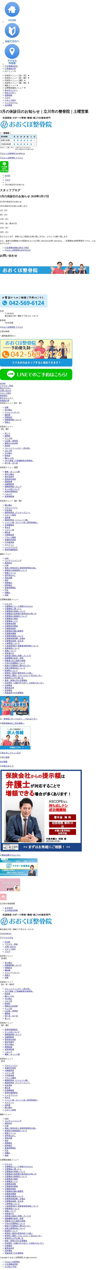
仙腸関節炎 (9, 484)
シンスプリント (11, 547)
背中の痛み (9, 474)
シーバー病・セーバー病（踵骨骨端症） (21, 522)
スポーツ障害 (10, 515)
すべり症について (12, 489)
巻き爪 (7, 527)
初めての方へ (10, 93)
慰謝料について (11, 671)
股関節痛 (8, 482)
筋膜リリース (10, 573)
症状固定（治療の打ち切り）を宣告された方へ (24, 683)
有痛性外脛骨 (10, 540)
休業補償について (12, 648)
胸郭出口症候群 (11, 443)
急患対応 (8, 563)
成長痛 (7, 518)
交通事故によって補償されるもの (19, 606)
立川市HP (9, 908)
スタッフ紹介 (10, 100)
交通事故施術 (10, 629)
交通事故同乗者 (11, 626)
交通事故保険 (10, 624)
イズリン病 (9, 530)
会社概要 (8, 105)
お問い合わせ (5, 391)
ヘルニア (8, 494)
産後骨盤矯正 (10, 588)
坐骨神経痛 (9, 496)
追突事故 (8, 690)
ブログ (7, 98)
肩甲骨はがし (10, 575)
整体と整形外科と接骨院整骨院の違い (21, 568)
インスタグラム (11, 103)
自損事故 (8, 685)
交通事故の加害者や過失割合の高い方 (21, 614)
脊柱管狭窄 (9, 477)
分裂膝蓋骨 (9, 535)
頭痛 (6, 407)
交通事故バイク (11, 621)
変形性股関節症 (11, 492)
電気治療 (8, 578)
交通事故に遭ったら (13, 609)
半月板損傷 (9, 542)
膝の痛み (8, 505)
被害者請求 (9, 688)
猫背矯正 (8, 585)
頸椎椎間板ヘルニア (13, 420)
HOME (7, 176)
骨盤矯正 (8, 583)
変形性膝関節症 (11, 550)
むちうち (8, 604)
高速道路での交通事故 (14, 693)
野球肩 (7, 456)
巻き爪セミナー (11, 90)
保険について (10, 651)
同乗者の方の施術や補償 (15, 661)
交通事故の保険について (15, 611)
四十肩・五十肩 (11, 463)
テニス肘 (8, 438)
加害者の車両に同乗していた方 (18, 656)
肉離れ (7, 593)
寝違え (7, 422)
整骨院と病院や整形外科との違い (19, 673)
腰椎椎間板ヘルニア (13, 487)
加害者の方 (9, 653)
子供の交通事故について (15, 663)
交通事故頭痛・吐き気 (14, 641)
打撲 (6, 565)
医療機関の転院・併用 (14, 658)
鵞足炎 (7, 532)
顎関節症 (8, 417)
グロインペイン (11, 508)
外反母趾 (8, 510)
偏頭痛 (7, 415)
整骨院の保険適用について (16, 570)
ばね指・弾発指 (11, 441)
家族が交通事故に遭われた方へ (18, 666)
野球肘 (7, 446)
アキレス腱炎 (10, 537)
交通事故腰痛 (10, 633)
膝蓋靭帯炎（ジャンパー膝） (17, 520)
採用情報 (8, 95)
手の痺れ (8, 453)
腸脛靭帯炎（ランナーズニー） (18, 513)
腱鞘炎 (7, 436)
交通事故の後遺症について (16, 616)
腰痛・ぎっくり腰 (12, 472)
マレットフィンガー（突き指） (18, 448)
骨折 (6, 580)
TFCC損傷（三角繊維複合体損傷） (19, 461)
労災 (6, 590)
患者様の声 (4, 401)
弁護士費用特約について (15, 668)
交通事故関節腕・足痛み (15, 638)
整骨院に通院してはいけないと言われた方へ (23, 675)
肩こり (7, 433)
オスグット (9, 545)
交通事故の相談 (11, 619)
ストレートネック (12, 412)
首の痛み (8, 410)
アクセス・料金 (6, 386)
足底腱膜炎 (9, 525)
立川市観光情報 (11, 910)
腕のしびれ (9, 458)
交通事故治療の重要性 (14, 631)
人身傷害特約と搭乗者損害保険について (21, 646)
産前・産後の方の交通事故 (16, 680)
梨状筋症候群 (10, 479)
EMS (7, 558)
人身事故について (12, 643)
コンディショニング (13, 561)
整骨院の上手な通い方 (14, 678)
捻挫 (6, 595)
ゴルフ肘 (8, 451)
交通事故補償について (14, 636)
